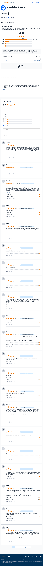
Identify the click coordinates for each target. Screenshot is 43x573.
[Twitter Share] (11, 157)
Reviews (12, 17)
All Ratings (6, 125)
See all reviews (37, 60)
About (7, 17)
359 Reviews (21, 38)
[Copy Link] (13, 157)
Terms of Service (34, 556)
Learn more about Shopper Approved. (23, 559)
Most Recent (6, 135)
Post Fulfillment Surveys (8, 129)
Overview (3, 17)
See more (4, 89)
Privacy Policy (26, 556)
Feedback (40, 556)
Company (4, 13)
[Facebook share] (9, 157)
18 (25, 547)
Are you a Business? (35, 2)
